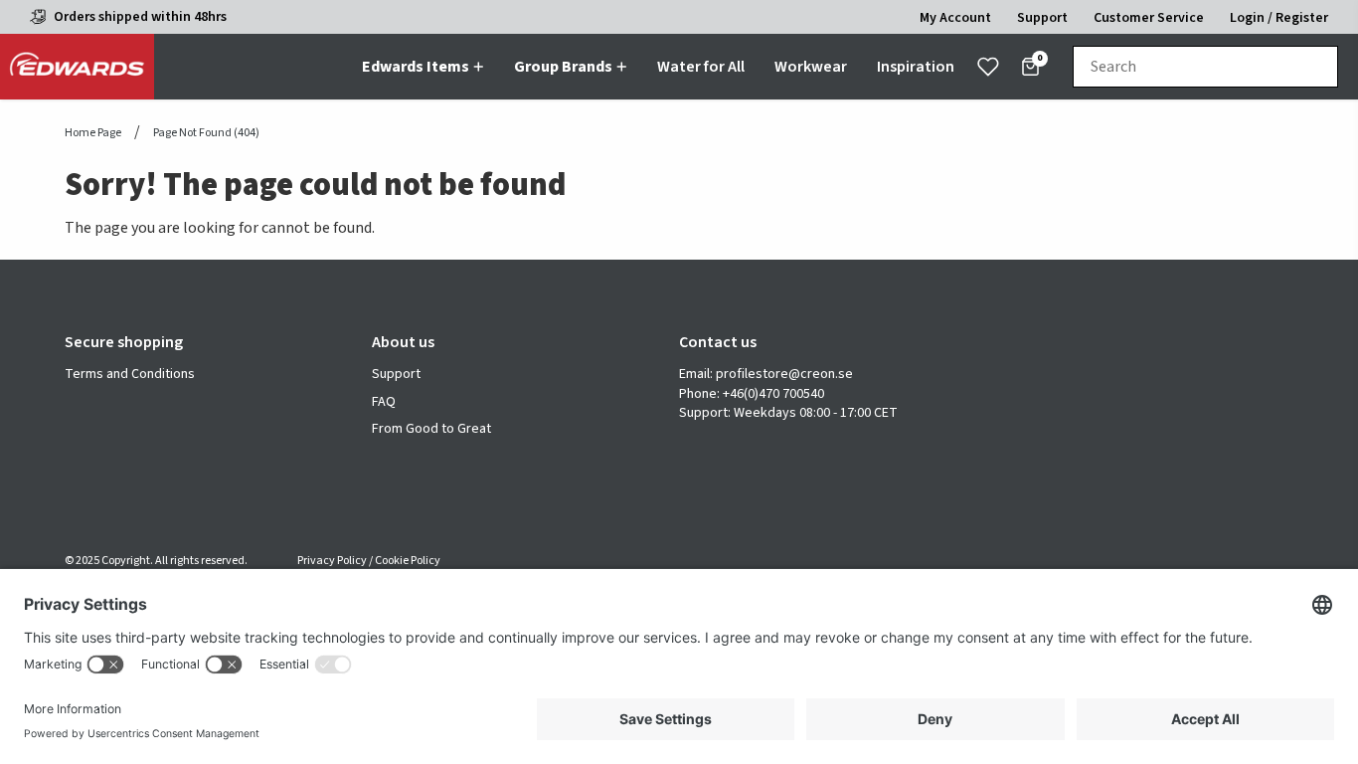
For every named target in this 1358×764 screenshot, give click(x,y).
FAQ (384, 402)
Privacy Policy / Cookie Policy (368, 560)
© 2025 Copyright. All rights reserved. (156, 560)
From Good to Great (431, 429)
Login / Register (1279, 18)
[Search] (1313, 67)
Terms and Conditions (130, 374)
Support (396, 374)
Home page (93, 133)
